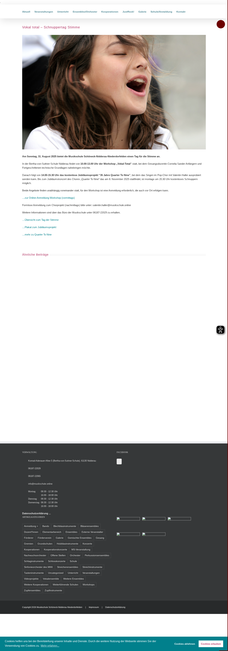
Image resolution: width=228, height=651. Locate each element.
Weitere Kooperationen (36, 584)
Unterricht (73, 573)
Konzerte (87, 543)
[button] (190, 11)
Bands (45, 526)
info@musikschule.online (40, 484)
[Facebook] (119, 461)
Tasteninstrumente (34, 573)
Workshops (88, 584)
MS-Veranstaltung (80, 549)
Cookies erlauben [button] (211, 643)
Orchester (75, 555)
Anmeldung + (31, 526)
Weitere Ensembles (73, 579)
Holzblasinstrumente (67, 543)
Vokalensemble (51, 579)
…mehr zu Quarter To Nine (37, 234)
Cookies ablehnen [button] (184, 643)
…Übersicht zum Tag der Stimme (40, 219)
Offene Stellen (58, 555)
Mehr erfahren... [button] (50, 645)
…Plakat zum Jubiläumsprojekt (39, 227)
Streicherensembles (67, 567)
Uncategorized (55, 573)
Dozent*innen (31, 532)
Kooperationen (32, 549)
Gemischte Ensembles (79, 538)
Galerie (59, 538)
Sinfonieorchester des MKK (38, 567)
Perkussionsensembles (97, 555)
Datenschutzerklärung (115, 607)
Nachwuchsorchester (35, 555)
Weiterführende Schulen (65, 584)
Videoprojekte (31, 579)
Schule (73, 561)
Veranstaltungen (91, 573)
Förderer (28, 538)
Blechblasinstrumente (64, 526)
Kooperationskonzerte (55, 549)
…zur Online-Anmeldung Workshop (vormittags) (48, 197)
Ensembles (71, 532)
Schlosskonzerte (56, 561)
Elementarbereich (52, 532)
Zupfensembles (32, 590)
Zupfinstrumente (53, 590)
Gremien (28, 543)
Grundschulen (45, 543)
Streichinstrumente (92, 567)
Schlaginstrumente (34, 561)
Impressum (94, 607)
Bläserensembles (89, 526)
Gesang (100, 538)
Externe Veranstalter (92, 532)
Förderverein (44, 538)
